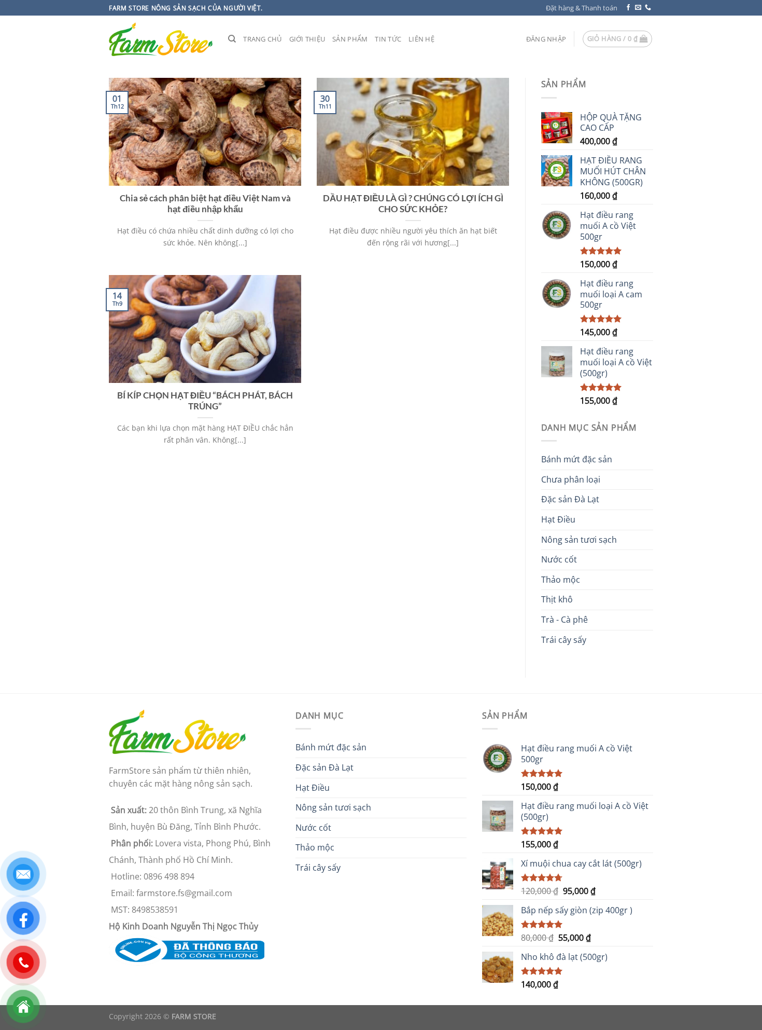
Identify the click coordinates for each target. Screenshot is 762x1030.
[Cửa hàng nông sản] (186, 949)
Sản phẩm (350, 39)
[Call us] (648, 7)
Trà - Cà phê (564, 619)
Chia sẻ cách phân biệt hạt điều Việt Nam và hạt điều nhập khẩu (205, 204)
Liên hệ (421, 39)
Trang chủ (262, 39)
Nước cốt (559, 559)
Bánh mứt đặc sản (576, 459)
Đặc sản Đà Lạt (570, 499)
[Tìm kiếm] (232, 39)
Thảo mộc (560, 579)
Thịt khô (557, 599)
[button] (546, 39)
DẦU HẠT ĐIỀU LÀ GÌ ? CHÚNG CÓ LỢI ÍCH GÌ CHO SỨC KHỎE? (413, 204)
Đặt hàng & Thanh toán (581, 7)
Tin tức (388, 39)
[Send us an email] (638, 7)
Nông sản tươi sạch (579, 539)
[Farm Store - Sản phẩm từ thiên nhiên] (161, 39)
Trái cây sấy (563, 640)
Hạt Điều (558, 519)
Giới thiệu (307, 39)
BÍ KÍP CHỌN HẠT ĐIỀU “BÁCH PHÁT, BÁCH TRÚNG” (205, 401)
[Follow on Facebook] (628, 7)
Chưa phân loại (570, 479)
